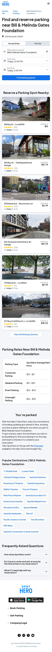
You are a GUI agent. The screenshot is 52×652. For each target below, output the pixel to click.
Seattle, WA (5, 12)
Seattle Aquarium (36, 483)
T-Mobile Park (10, 471)
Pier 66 (29, 513)
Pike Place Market (12, 495)
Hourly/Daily (14, 43)
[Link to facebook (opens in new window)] (19, 636)
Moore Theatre (30, 489)
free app (38, 445)
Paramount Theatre (13, 483)
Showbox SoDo (11, 507)
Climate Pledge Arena (14, 477)
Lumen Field (28, 471)
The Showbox (37, 519)
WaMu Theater (11, 489)
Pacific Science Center (15, 519)
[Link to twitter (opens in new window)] (28, 636)
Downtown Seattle (13, 501)
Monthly (38, 43)
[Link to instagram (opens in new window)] (23, 636)
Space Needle (30, 507)
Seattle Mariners (38, 477)
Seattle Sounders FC (36, 495)
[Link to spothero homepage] (26, 589)
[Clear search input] (47, 52)
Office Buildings (16, 12)
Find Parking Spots (26, 77)
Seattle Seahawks (13, 513)
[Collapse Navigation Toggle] (48, 3)
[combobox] (26, 51)
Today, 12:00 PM (15, 61)
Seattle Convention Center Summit (21, 531)
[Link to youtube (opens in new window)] (32, 636)
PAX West (8, 525)
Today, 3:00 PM (14, 70)
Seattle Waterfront (36, 501)
